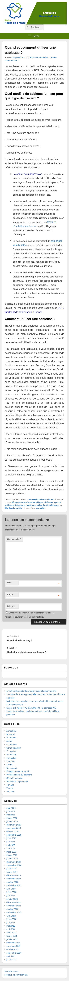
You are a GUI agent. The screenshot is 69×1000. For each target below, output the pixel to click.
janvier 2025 (12, 858)
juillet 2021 (11, 959)
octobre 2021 (12, 949)
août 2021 (11, 956)
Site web (11, 606)
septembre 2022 (13, 912)
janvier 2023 (12, 898)
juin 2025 (10, 841)
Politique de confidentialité (16, 974)
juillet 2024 (11, 868)
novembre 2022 (13, 905)
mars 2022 (11, 932)
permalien (40, 507)
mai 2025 (10, 844)
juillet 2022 (11, 919)
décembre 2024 (13, 861)
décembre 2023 (13, 875)
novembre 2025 (13, 828)
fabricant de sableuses (25, 505)
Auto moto (11, 737)
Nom (9, 582)
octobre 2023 (12, 881)
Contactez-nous (11, 971)
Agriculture (11, 730)
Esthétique (11, 754)
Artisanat (10, 734)
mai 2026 (10, 814)
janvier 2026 (12, 821)
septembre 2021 (13, 952)
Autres (9, 740)
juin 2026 (10, 811)
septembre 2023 (13, 885)
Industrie (10, 761)
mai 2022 (10, 925)
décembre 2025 (13, 824)
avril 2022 (10, 929)
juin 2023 (10, 895)
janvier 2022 (12, 939)
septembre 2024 (13, 865)
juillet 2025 (11, 838)
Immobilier (11, 757)
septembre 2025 (13, 834)
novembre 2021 (13, 945)
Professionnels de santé (17, 771)
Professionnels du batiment (41, 499)
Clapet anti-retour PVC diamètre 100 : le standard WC (31, 707)
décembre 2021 (13, 942)
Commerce (11, 744)
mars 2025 (11, 851)
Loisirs (9, 764)
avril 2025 (10, 848)
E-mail (10, 594)
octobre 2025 (12, 831)
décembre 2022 (13, 902)
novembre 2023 (13, 878)
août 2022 (11, 915)
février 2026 (11, 817)
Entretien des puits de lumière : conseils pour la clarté (31, 690)
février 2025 (11, 855)
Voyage (9, 788)
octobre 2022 (12, 908)
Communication (13, 747)
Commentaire (14, 539)
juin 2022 (10, 922)
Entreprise (11, 751)
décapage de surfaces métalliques (27, 502)
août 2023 (11, 888)
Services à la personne (17, 781)
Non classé (11, 767)
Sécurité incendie (14, 777)
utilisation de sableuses (48, 505)
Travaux (10, 784)
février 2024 (11, 871)
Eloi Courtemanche (39, 57)
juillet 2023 (11, 891)
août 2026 (11, 807)
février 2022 (11, 935)
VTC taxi (10, 791)
